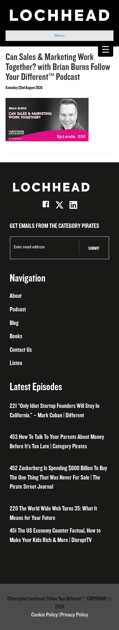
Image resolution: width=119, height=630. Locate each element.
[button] (45, 204)
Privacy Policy (74, 615)
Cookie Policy (44, 615)
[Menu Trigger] (105, 49)
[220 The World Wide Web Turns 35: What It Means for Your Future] (59, 513)
